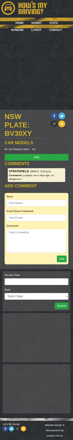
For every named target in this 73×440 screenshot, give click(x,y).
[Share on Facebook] (54, 115)
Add (36, 157)
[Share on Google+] (54, 123)
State (7, 289)
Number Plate (12, 275)
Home (19, 22)
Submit (36, 22)
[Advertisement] (36, 70)
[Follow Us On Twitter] (11, 428)
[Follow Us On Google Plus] (17, 428)
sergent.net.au (55, 435)
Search (61, 305)
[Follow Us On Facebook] (5, 428)
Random (17, 29)
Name (9, 196)
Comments (12, 225)
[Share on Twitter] (61, 115)
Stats (53, 22)
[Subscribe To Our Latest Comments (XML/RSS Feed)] (61, 123)
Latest (36, 29)
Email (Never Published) (19, 211)
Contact (55, 29)
